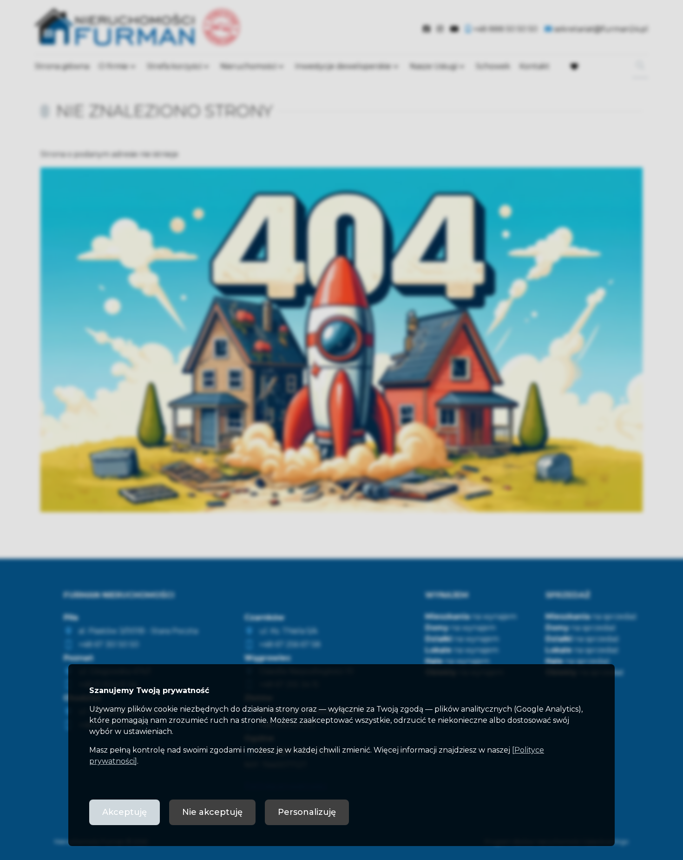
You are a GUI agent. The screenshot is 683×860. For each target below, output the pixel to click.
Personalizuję (307, 812)
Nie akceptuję (212, 812)
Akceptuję (124, 812)
